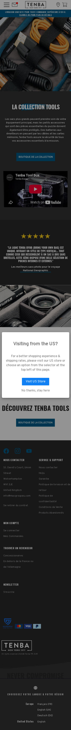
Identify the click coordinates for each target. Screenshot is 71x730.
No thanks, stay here (35, 390)
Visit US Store (35, 381)
